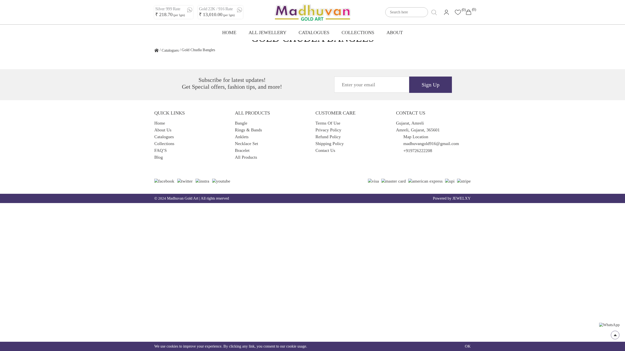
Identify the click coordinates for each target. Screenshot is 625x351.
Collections (358, 32)
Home (229, 32)
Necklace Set (246, 143)
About (394, 32)
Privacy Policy (328, 129)
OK (468, 346)
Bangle (241, 123)
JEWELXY (461, 198)
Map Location (415, 136)
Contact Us (325, 150)
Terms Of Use (327, 123)
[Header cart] (468, 12)
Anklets (242, 136)
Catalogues (314, 32)
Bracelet (242, 150)
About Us (162, 129)
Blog (158, 157)
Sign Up (430, 85)
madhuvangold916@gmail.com (431, 143)
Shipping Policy (329, 143)
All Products (246, 157)
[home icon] (156, 50)
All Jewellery (267, 32)
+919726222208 (417, 150)
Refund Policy (328, 136)
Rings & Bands (248, 129)
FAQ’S (160, 150)
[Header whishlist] (458, 12)
